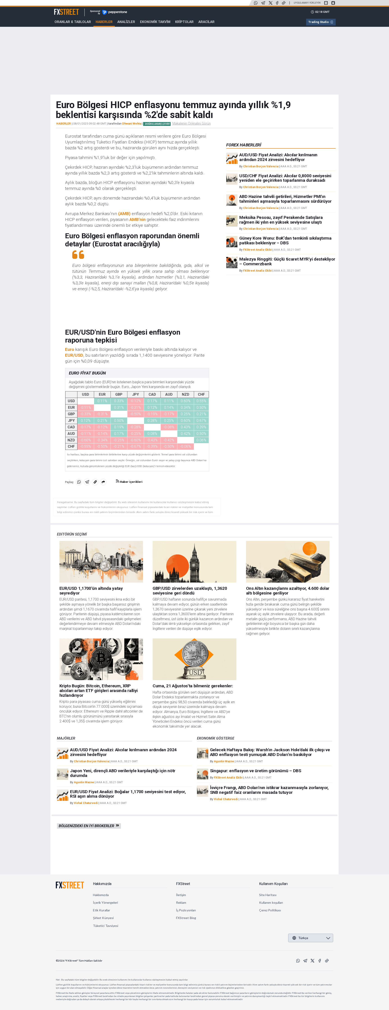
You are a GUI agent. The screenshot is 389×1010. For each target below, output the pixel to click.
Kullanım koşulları (271, 902)
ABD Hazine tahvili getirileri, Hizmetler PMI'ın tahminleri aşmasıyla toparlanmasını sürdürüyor (285, 199)
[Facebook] (277, 3)
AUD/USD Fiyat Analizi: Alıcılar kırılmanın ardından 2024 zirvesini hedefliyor (278, 157)
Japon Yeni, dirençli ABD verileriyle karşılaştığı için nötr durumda (122, 773)
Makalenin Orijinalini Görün (191, 123)
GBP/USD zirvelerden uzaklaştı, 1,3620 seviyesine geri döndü (190, 591)
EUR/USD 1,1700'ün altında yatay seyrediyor (91, 591)
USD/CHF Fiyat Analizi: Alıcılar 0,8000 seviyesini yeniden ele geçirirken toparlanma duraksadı (285, 178)
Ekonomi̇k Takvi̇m (155, 22)
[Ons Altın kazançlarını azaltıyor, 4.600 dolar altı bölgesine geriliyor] (288, 562)
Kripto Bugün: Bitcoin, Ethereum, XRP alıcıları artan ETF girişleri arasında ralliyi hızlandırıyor (98, 690)
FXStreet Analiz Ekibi (257, 249)
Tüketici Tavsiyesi (105, 926)
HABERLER (63, 123)
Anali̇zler (126, 22)
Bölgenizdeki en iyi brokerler (87, 826)
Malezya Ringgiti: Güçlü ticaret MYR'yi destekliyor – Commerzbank (287, 261)
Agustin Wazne (84, 782)
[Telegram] (263, 3)
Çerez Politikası (270, 910)
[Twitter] (270, 3)
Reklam (181, 902)
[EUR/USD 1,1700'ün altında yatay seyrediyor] (101, 562)
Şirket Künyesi (103, 918)
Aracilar (206, 22)
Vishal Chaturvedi (86, 803)
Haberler (104, 22)
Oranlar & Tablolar (72, 22)
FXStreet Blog (186, 918)
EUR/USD (74, 355)
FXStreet (61, 9)
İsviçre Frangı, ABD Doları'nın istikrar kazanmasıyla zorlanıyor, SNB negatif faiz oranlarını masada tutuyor (269, 790)
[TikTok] (283, 3)
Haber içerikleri (130, 481)
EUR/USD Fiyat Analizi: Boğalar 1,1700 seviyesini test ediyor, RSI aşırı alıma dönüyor (128, 794)
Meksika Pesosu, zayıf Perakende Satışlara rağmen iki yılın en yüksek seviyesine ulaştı (281, 220)
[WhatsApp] (256, 3)
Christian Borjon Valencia (260, 166)
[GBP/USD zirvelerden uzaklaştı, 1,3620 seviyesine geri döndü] (194, 562)
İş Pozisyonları (186, 910)
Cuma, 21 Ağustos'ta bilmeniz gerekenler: (193, 685)
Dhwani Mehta (131, 123)
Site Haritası (267, 895)
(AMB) (124, 213)
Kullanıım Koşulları (273, 884)
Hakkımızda (102, 884)
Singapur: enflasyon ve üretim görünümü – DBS (255, 770)
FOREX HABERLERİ (243, 145)
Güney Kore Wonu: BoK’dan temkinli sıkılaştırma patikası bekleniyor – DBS (285, 240)
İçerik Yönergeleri (105, 902)
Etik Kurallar (101, 910)
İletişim (181, 895)
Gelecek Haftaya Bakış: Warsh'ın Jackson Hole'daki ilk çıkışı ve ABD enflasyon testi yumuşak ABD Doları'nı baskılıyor (270, 752)
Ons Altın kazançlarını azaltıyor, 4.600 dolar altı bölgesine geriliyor (288, 591)
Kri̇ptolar (184, 22)
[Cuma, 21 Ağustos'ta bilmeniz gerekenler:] (194, 659)
